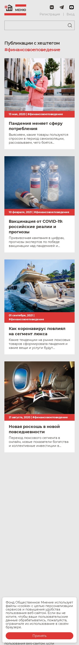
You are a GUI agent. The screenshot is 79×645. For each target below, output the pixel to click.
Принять (39, 636)
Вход (70, 14)
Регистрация (50, 14)
